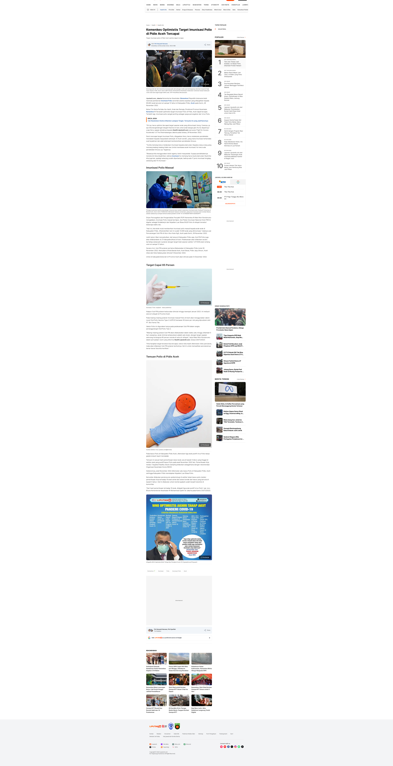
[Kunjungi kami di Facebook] (228, 746)
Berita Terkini (222, 379)
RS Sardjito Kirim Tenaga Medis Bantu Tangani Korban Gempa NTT (179, 710)
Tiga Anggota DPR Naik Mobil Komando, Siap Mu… (233, 336)
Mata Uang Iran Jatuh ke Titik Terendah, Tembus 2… (234, 421)
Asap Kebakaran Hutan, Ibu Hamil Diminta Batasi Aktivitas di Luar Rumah (233, 143)
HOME (148, 5)
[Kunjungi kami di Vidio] (221, 746)
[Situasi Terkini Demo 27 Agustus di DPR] (219, 362)
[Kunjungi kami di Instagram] (235, 746)
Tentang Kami (223, 734)
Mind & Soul (217, 9)
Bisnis (162, 5)
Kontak (151, 734)
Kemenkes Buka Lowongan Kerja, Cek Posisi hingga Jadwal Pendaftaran (155, 689)
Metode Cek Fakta (154, 736)
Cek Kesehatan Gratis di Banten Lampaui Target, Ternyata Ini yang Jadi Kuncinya (178, 121)
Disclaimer (167, 734)
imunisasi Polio (166, 101)
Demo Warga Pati (222, 306)
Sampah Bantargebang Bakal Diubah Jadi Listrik (233, 429)
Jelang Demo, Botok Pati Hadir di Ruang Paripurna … (234, 370)
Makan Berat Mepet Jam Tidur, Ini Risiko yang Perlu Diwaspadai (233, 74)
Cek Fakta (225, 5)
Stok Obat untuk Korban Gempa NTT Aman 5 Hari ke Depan (178, 689)
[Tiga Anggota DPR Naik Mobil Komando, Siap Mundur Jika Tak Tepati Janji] (219, 336)
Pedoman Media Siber (188, 734)
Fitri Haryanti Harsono (161, 43)
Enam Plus (236, 5)
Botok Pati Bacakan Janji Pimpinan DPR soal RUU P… (234, 345)
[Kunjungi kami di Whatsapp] (239, 746)
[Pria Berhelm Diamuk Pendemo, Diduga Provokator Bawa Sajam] (230, 317)
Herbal (178, 9)
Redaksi (159, 734)
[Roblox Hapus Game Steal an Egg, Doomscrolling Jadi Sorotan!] (219, 412)
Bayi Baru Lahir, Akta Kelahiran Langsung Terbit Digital (200, 710)
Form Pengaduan (211, 734)
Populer (219, 37)
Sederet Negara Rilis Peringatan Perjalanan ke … (234, 438)
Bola (178, 5)
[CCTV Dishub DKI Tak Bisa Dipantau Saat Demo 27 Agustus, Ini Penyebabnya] (219, 353)
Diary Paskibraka (207, 9)
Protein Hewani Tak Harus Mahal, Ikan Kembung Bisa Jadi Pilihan (233, 167)
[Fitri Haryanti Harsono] (149, 44)
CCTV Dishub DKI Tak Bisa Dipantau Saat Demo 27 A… (234, 353)
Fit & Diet (171, 9)
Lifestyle (186, 5)
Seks (234, 9)
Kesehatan (197, 5)
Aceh (193, 103)
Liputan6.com (164, 752)
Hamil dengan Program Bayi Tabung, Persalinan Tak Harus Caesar (233, 133)
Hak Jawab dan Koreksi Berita (171, 736)
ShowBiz (170, 5)
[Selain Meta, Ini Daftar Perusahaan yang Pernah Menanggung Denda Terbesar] (230, 392)
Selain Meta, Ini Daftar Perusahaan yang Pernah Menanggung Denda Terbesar (230, 405)
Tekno (206, 5)
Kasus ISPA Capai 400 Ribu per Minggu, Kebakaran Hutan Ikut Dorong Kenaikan (178, 668)
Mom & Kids (226, 9)
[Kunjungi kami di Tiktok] (242, 746)
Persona (197, 9)
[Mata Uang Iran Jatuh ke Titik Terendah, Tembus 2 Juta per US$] (219, 421)
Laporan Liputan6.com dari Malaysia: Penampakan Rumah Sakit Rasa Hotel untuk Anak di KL (233, 110)
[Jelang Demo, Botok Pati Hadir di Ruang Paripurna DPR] (219, 370)
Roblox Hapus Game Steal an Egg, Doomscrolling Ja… (234, 412)
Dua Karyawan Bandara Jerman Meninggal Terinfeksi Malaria (234, 85)
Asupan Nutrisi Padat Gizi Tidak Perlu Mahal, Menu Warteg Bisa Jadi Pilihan (232, 122)
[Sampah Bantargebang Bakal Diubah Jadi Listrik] (219, 429)
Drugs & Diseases (187, 9)
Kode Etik (176, 734)
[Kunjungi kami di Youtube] (225, 746)
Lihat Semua (240, 37)
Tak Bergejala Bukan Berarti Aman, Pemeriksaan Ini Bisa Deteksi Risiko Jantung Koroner (233, 97)
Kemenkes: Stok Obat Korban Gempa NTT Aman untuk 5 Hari (201, 689)
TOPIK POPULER (220, 25)
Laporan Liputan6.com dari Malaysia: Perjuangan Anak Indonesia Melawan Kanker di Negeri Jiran (233, 155)
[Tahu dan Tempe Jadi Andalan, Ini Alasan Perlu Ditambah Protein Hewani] (230, 49)
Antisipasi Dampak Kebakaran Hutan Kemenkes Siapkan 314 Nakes (156, 668)
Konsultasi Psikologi (244, 9)
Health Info (163, 9)
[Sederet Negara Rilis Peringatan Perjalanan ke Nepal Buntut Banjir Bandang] (219, 438)
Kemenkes (184, 98)
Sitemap (200, 734)
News (155, 5)
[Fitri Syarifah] (151, 630)
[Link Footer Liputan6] (158, 726)
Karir (231, 734)
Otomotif (215, 5)
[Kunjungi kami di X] (232, 746)
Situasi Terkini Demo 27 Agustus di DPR (232, 362)
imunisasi (175, 156)
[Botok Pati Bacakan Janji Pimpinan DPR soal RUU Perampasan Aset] (219, 345)
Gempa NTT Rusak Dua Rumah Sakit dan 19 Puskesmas (154, 710)
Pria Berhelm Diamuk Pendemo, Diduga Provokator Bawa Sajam (230, 329)
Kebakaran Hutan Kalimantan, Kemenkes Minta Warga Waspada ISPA (201, 668)
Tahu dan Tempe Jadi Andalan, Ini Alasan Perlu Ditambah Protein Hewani (232, 63)
